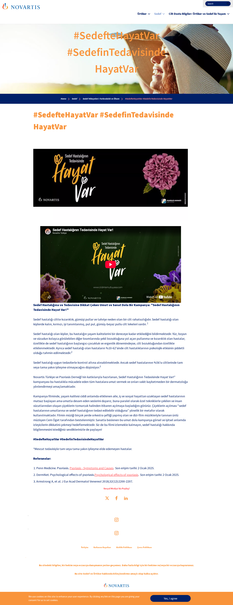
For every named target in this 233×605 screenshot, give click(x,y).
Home (63, 98)
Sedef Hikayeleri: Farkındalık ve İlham (101, 98)
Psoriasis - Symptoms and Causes (91, 468)
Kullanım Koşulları (102, 547)
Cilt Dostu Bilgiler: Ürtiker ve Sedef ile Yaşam (197, 14)
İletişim (84, 547)
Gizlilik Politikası (124, 547)
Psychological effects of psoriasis (116, 475)
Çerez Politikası (144, 547)
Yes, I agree (170, 598)
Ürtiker (142, 14)
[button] (149, 13)
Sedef (157, 14)
